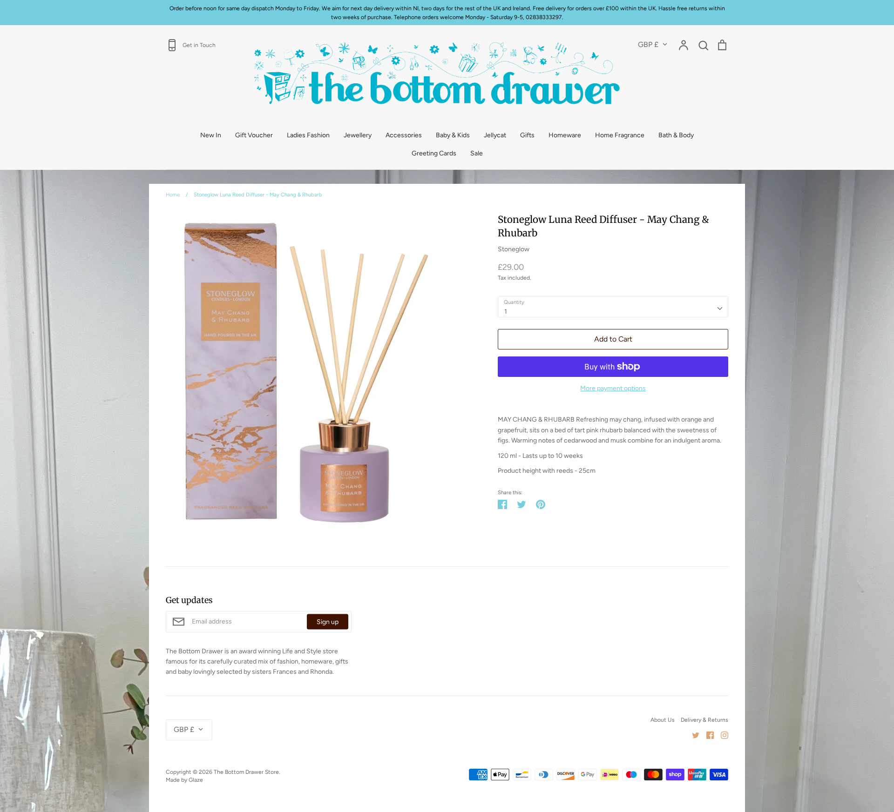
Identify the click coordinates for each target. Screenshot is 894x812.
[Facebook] (706, 734)
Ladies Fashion (308, 135)
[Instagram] (721, 734)
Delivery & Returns (704, 719)
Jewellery (358, 135)
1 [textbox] (505, 311)
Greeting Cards (434, 153)
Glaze (196, 779)
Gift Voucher (254, 135)
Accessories (404, 135)
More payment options (613, 388)
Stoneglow (513, 249)
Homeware (565, 135)
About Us (662, 719)
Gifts (527, 135)
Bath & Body (676, 135)
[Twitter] (692, 734)
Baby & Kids (453, 135)
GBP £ (648, 44)
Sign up (328, 621)
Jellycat (495, 135)
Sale (476, 153)
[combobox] (613, 306)
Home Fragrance (619, 135)
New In (210, 135)
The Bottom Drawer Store (246, 771)
